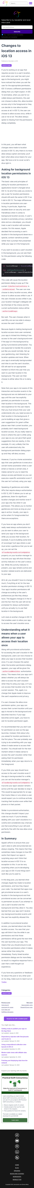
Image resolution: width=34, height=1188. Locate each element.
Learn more (15, 1120)
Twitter (4, 982)
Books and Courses (17, 1173)
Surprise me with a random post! (17, 1018)
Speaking (17, 1170)
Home (17, 1165)
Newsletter (17, 1179)
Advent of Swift (6, 65)
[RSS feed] (17, 1157)
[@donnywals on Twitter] (17, 1135)
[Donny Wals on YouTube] (17, 1141)
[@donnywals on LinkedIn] (17, 1152)
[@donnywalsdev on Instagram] (17, 1146)
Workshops (17, 1176)
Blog (17, 1168)
